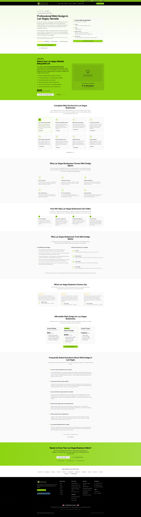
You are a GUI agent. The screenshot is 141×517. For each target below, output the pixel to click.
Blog (70, 3)
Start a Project (74, 500)
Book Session (101, 3)
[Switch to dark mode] (95, 4)
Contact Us (71, 436)
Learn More (59, 94)
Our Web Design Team (75, 496)
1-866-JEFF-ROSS (44, 48)
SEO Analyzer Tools (75, 491)
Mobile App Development (87, 488)
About (62, 3)
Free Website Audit (74, 483)
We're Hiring (73, 498)
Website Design (86, 486)
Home (59, 3)
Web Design (41, 11)
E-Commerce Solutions (87, 490)
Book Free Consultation (88, 41)
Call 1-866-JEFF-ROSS (78, 457)
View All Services (69, 152)
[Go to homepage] (42, 3)
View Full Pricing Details (69, 346)
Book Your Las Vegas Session (46, 94)
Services (65, 3)
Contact (82, 3)
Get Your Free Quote (62, 457)
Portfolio (74, 3)
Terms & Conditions (97, 493)
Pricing (79, 3)
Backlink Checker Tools (75, 485)
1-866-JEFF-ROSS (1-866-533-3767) (83, 25)
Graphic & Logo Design (87, 494)
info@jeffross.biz (78, 29)
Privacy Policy (96, 491)
